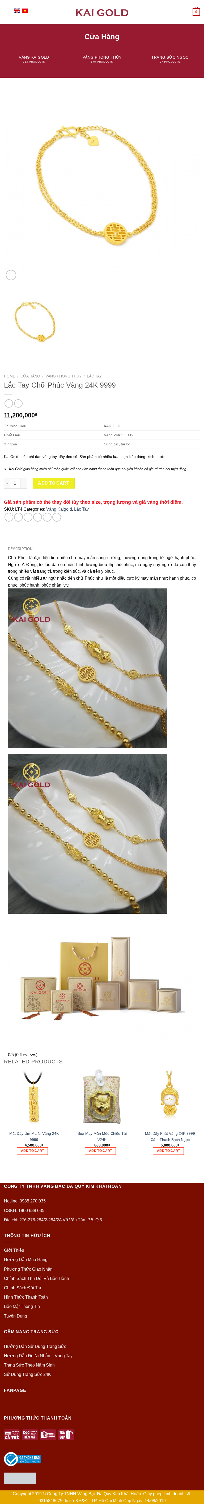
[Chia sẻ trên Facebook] (18, 517)
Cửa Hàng (30, 376)
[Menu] (7, 11)
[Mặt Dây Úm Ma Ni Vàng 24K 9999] (34, 1097)
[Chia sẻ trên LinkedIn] (56, 517)
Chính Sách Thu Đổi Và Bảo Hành (36, 1278)
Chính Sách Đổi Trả (22, 1288)
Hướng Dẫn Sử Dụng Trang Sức (35, 1346)
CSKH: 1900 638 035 (24, 1210)
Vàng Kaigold (59, 509)
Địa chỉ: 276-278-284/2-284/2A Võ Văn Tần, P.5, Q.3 (53, 1220)
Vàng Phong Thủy (63, 376)
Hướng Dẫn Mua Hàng (26, 1259)
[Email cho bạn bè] (37, 517)
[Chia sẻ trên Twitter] (28, 517)
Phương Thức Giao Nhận (28, 1269)
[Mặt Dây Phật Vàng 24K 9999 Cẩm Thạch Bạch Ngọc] (170, 1097)
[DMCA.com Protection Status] (20, 1478)
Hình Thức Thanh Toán (26, 1297)
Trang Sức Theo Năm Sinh (29, 1365)
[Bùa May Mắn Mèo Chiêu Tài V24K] (102, 1097)
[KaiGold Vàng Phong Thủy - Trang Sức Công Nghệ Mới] (102, 12)
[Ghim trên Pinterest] (47, 517)
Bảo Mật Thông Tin (22, 1306)
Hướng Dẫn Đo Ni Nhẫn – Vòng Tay (38, 1355)
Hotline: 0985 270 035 (25, 1201)
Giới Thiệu (14, 1250)
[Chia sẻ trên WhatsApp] (9, 517)
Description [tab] (20, 549)
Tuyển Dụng (15, 1316)
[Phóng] (11, 275)
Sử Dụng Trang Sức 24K (27, 1374)
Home (9, 376)
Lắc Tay (94, 376)
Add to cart (53, 483)
